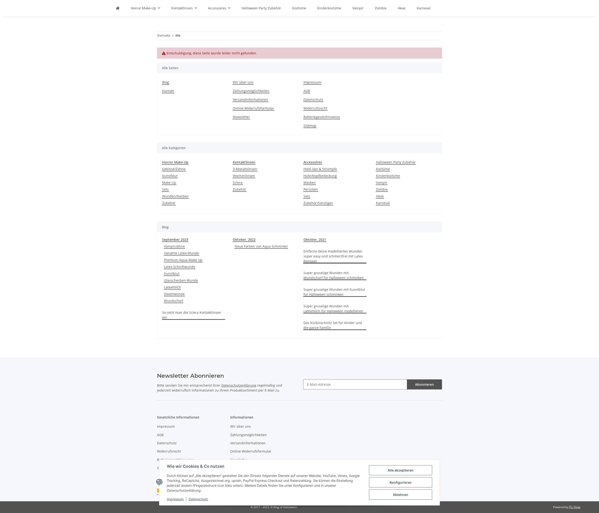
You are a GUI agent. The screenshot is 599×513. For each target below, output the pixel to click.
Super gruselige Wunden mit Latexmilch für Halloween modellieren (333, 308)
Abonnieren (424, 384)
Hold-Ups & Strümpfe (320, 169)
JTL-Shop (574, 507)
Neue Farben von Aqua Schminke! (261, 246)
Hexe (380, 196)
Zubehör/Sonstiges (318, 203)
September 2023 (175, 239)
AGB (306, 91)
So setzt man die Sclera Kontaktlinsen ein (191, 315)
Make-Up (169, 182)
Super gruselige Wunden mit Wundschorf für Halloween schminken (333, 275)
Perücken (310, 189)
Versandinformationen (250, 99)
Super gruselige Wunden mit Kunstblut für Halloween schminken (334, 292)
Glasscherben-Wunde (181, 280)
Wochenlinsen (244, 176)
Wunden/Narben (175, 196)
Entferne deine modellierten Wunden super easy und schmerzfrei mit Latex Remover (333, 256)
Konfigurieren (401, 482)
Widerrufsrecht (315, 108)
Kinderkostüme (388, 176)
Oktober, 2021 (314, 239)
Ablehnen (400, 495)
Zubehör (168, 203)
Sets (165, 189)
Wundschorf (173, 300)
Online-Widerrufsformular (253, 108)
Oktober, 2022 (244, 239)
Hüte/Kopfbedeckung (320, 176)
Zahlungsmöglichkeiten (251, 91)
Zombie (382, 189)
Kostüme (383, 169)
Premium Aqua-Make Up (183, 260)
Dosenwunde (174, 294)
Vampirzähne (174, 246)
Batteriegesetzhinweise (321, 117)
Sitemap (309, 125)
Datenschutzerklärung (238, 385)
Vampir (381, 182)
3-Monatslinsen (245, 169)
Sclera (237, 182)
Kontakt (168, 91)
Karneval (383, 203)
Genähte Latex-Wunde (181, 253)
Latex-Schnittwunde (179, 266)
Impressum (175, 499)
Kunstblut (170, 176)
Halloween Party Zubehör (396, 162)
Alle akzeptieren (400, 470)
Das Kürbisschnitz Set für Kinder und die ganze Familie (332, 325)
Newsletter (241, 117)
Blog (165, 82)
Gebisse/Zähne (174, 169)
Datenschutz (198, 499)
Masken (309, 182)
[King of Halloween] (117, 8)
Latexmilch (172, 287)
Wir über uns (243, 82)
